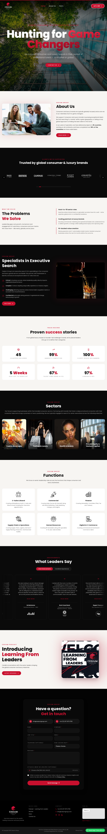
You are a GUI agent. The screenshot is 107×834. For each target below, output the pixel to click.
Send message (52, 783)
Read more (37, 599)
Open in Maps (85, 820)
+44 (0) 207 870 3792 (63, 809)
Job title (31, 735)
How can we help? (61, 742)
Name (30, 727)
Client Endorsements (44, 569)
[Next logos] (103, 177)
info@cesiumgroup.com (64, 811)
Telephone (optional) (35, 742)
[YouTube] (56, 815)
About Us (52, 6)
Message (31, 750)
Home (43, 6)
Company (58, 727)
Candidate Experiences (62, 569)
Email (56, 735)
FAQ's (61, 6)
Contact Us (52, 65)
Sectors (7, 303)
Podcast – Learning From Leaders (38, 809)
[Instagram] (59, 815)
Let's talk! (97, 6)
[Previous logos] (4, 177)
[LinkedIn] (62, 815)
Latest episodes (10, 673)
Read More (62, 135)
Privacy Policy (61, 777)
